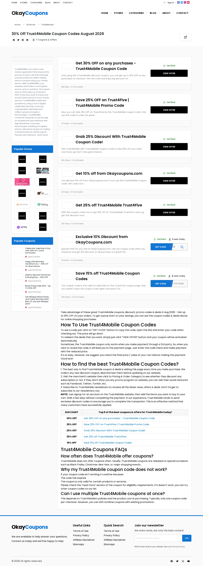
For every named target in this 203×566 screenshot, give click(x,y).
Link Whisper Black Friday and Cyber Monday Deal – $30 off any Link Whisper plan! (37, 300)
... (129, 78)
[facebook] (178, 2)
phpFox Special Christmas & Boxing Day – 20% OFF (37, 276)
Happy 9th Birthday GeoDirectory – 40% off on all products (36, 263)
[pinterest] (23, 40)
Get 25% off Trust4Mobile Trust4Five (109, 205)
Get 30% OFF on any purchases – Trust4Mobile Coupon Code (119, 418)
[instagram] (185, 2)
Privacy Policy (178, 546)
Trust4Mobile (47, 24)
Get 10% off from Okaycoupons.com (109, 173)
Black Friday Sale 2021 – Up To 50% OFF (38, 287)
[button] (164, 2)
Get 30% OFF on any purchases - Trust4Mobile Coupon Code (106, 66)
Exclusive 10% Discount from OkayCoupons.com (102, 239)
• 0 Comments (76, 87)
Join (187, 538)
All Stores (30, 24)
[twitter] (182, 2)
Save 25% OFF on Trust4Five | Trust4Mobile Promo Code (102, 102)
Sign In (171, 2)
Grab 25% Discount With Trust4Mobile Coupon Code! (111, 139)
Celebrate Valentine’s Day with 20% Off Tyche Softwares (37, 250)
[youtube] (188, 2)
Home (18, 24)
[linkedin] (27, 40)
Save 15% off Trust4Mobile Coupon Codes (108, 276)
